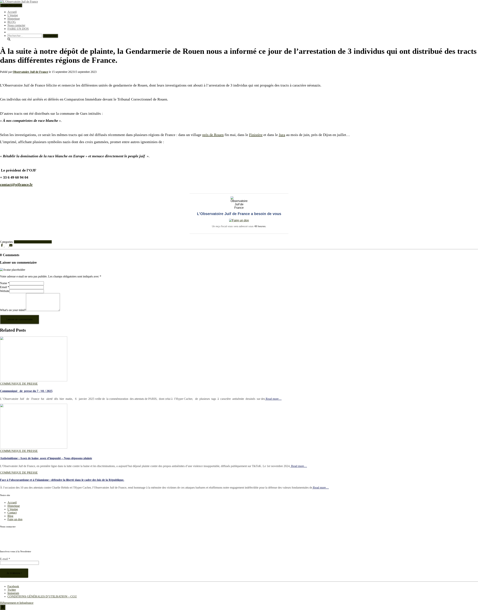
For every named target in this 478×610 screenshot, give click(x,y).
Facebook (13, 586)
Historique (13, 18)
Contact (12, 512)
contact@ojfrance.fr (11, 544)
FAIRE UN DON (18, 28)
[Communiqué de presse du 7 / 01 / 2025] (33, 380)
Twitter (11, 589)
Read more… (273, 398)
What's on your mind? (13, 310)
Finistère (256, 135)
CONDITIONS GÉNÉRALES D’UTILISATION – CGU (42, 596)
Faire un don (14, 519)
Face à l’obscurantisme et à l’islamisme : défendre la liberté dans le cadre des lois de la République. (62, 479)
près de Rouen (213, 135)
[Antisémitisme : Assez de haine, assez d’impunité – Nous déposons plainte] (33, 447)
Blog (10, 516)
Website (4, 291)
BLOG (11, 22)
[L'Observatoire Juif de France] (19, 1)
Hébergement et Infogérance (16, 602)
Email (4, 287)
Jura (282, 135)
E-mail (5, 558)
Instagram (13, 593)
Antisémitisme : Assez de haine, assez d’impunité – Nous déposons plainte (46, 458)
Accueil (12, 11)
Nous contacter (16, 25)
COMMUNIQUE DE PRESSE (33, 241)
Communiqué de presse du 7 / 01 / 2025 (26, 391)
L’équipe (12, 15)
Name (4, 283)
